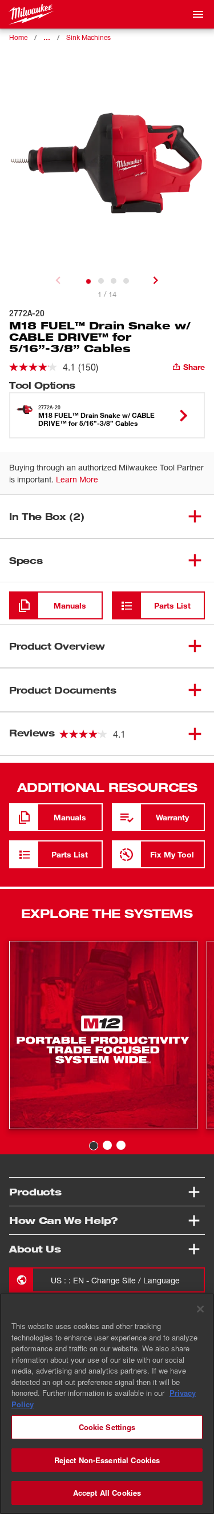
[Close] (200, 1309)
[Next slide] (156, 280)
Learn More (77, 479)
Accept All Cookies (107, 1492)
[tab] (88, 281)
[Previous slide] (58, 280)
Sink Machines (88, 37)
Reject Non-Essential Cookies (107, 1460)
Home (18, 37)
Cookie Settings (107, 1427)
